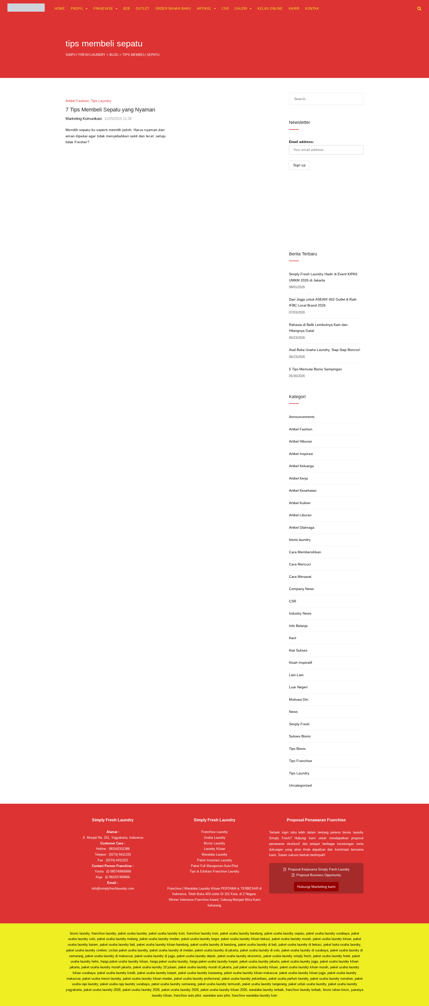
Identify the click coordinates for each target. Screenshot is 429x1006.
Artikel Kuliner (300, 503)
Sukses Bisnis (300, 736)
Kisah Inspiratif (300, 662)
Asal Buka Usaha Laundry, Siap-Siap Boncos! (324, 350)
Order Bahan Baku (173, 8)
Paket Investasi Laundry (214, 860)
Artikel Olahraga (301, 527)
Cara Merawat (300, 577)
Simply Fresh (299, 724)
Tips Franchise (300, 761)
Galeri (241, 8)
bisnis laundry (300, 540)
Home (60, 8)
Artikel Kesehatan (303, 490)
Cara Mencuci (300, 564)
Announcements (302, 417)
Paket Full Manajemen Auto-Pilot (214, 866)
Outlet (142, 8)
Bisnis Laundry (214, 843)
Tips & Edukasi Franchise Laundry (214, 871)
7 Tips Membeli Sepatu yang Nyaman (110, 109)
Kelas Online (270, 8)
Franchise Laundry (214, 832)
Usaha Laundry (214, 837)
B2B (126, 8)
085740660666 (120, 871)
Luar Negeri (298, 687)
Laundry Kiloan (214, 849)
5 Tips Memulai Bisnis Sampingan (315, 369)
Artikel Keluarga (301, 466)
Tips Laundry (101, 101)
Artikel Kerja (298, 478)
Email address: (301, 142)
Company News (301, 589)
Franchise (103, 8)
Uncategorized (300, 785)
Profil (77, 8)
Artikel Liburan (300, 515)
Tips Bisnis (297, 749)
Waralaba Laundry (214, 854)
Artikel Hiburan (300, 441)
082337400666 (119, 877)
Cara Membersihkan (305, 552)
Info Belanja (298, 626)
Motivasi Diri (298, 699)
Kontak (312, 8)
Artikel (204, 8)
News (293, 712)
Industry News (300, 613)
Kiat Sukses (298, 650)
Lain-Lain (296, 675)
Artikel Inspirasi (301, 454)
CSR (225, 8)
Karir (294, 8)
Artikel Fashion (77, 101)
